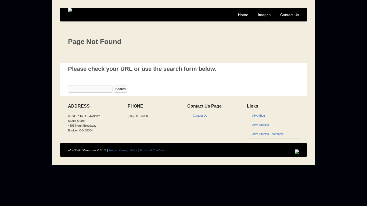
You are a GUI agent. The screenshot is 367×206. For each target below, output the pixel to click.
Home (243, 15)
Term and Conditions (153, 150)
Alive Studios (260, 124)
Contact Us (289, 15)
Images (264, 15)
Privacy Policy (128, 150)
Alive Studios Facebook (267, 133)
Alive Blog (258, 115)
